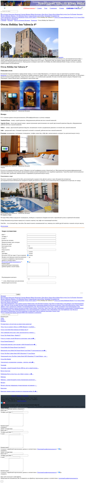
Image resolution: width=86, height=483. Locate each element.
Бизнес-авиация (17, 312)
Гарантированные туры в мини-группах (15, 303)
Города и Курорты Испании (22, 20)
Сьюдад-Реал (40, 16)
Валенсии (3, 75)
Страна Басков (32, 16)
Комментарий (5, 425)
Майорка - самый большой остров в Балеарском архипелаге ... (18, 379)
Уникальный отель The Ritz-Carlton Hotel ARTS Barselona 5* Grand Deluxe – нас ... (24, 356)
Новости (19, 395)
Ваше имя (4, 410)
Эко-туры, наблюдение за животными (62, 308)
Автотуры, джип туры (44, 308)
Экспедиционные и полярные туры (39, 309)
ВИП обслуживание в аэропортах (31, 312)
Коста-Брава (56, 14)
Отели (2, 319)
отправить (4, 474)
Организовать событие (7, 308)
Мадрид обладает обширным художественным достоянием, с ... (19, 385)
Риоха (26, 16)
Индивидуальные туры (44, 303)
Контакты (78, 8)
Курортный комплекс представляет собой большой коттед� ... (19, 344)
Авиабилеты (8, 312)
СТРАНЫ (3, 20)
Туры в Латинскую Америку (14, 306)
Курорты (3, 321)
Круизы (21, 305)
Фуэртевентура (54, 16)
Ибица (32, 14)
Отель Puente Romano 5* (8, 341)
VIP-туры (6, 305)
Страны (39, 8)
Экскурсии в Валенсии (18, 17)
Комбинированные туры (22, 309)
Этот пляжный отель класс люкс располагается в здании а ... (18, 332)
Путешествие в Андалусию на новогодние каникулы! (16, 324)
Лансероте (80, 14)
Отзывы (61, 8)
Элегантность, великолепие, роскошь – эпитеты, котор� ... (18, 362)
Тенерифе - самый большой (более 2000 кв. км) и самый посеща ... (20, 368)
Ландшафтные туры (66, 309)
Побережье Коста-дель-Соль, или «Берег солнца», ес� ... (17, 374)
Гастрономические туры (29, 306)
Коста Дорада (49, 14)
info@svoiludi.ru (21, 401)
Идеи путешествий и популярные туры (63, 303)
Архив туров (56, 311)
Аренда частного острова (21, 308)
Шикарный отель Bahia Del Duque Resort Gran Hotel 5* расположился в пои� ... (24, 350)
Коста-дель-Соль (65, 14)
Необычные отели (13, 311)
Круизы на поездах (55, 305)
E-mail (2, 434)
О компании (53, 8)
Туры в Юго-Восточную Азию (70, 305)
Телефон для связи (6, 412)
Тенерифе (47, 16)
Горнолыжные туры (74, 306)
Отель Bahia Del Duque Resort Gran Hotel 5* (13, 347)
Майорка (8, 16)
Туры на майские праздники (44, 311)
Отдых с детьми (54, 306)
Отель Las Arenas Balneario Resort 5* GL (65, 17)
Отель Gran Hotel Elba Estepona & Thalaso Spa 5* (14, 329)
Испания (10, 20)
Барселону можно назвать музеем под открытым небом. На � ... (19, 391)
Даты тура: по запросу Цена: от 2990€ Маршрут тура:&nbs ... (18, 327)
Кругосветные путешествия (27, 311)
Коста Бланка (4, 14)
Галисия (23, 14)
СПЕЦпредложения (29, 8)
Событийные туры (55, 309)
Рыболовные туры (9, 309)
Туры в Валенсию (6, 17)
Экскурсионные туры (43, 306)
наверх (81, 292)
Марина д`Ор (15, 16)
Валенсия (17, 14)
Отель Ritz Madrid (6, 359)
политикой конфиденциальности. (68, 478)
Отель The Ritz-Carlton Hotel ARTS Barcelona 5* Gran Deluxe (18, 353)
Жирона (28, 14)
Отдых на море (14, 305)
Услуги (3, 312)
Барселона (12, 14)
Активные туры (63, 306)
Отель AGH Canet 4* (31, 17)
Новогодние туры (32, 303)
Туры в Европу (33, 308)
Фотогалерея (4, 226)
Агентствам (69, 8)
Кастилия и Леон (40, 14)
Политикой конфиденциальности (11, 262)
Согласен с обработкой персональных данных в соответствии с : (29, 449)
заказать (61, 57)
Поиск (13, 395)
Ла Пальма (73, 14)
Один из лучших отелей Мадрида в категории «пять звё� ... (18, 338)
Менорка (21, 16)
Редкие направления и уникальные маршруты (36, 305)
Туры (45, 8)
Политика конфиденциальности (18, 408)
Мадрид (3, 16)
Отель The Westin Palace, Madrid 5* (10, 335)
